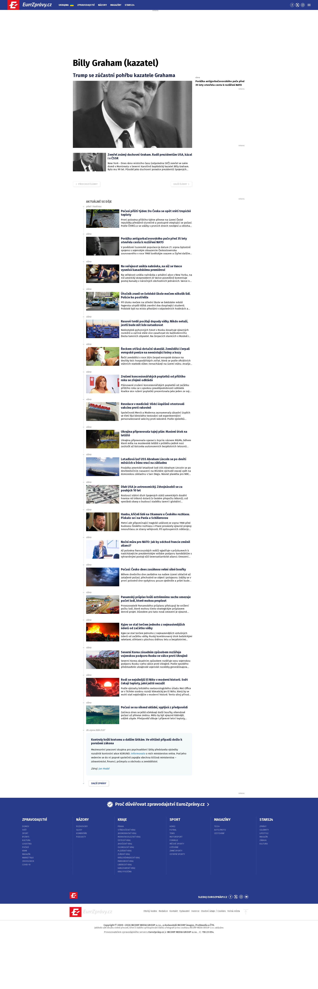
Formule (174, 840)
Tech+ (217, 826)
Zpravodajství (86, 5)
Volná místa (233, 911)
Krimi (24, 851)
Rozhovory (82, 826)
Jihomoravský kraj (127, 833)
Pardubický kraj (125, 861)
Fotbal (173, 830)
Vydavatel (184, 911)
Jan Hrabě (103, 768)
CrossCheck (28, 861)
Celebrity (264, 830)
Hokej (172, 826)
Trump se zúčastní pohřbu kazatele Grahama (124, 75)
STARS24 (266, 819)
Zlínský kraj (124, 854)
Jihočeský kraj (125, 844)
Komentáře (81, 833)
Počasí (25, 847)
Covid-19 (26, 864)
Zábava (263, 840)
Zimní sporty (176, 851)
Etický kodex (150, 911)
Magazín (26, 854)
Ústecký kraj (124, 840)
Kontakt (173, 911)
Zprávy (263, 826)
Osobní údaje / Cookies (213, 911)
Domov (25, 826)
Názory (102, 5)
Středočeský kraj (126, 830)
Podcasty (81, 837)
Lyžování (174, 847)
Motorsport (176, 837)
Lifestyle (264, 833)
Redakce (163, 911)
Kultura (26, 840)
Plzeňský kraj (125, 851)
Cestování (219, 833)
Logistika (26, 844)
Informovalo (138, 753)
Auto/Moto (220, 830)
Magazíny (115, 5)
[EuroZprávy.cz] (32, 5)
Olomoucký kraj (126, 847)
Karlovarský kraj (126, 868)
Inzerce (195, 911)
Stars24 (129, 5)
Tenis (172, 833)
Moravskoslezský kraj (129, 837)
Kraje (122, 819)
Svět (24, 830)
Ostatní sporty (177, 854)
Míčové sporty (177, 844)
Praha (121, 826)
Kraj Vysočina (125, 871)
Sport (25, 833)
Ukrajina (64, 5)
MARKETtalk (28, 858)
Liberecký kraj (125, 864)
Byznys (25, 837)
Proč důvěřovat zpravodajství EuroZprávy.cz (160, 804)
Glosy (79, 830)
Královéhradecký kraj (129, 858)
